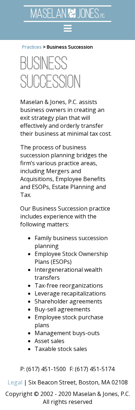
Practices (32, 47)
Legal (15, 382)
